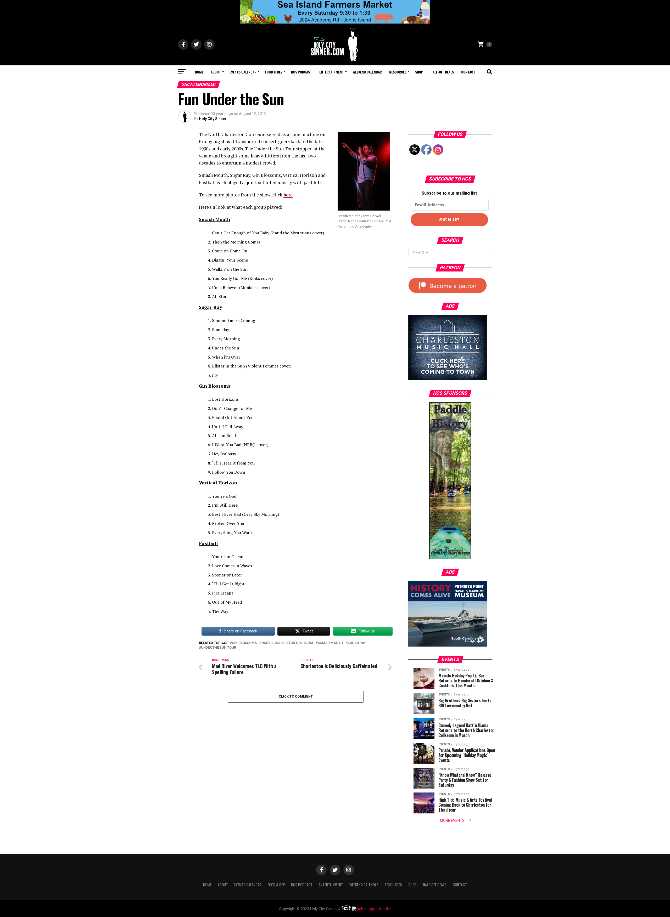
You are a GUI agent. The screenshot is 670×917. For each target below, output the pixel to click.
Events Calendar (243, 72)
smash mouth (330, 643)
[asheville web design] (371, 909)
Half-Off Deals (442, 72)
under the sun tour (218, 647)
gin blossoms (244, 643)
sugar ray (357, 643)
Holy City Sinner (212, 119)
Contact (468, 72)
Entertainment (331, 72)
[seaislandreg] (335, 22)
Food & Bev (273, 72)
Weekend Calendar (367, 72)
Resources (397, 72)
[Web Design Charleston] (346, 909)
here (288, 195)
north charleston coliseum (287, 643)
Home (199, 72)
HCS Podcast (301, 72)
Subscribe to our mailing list (449, 193)
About (216, 72)
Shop (419, 72)
